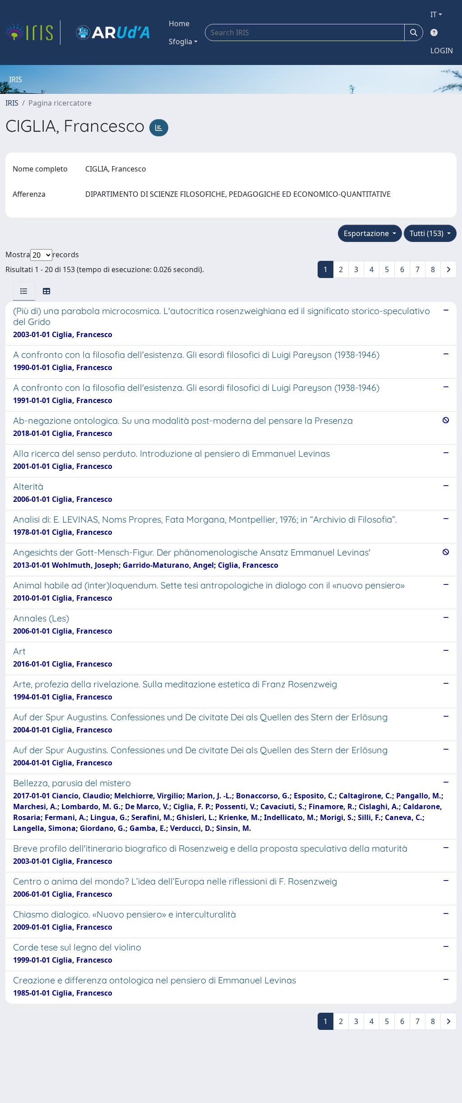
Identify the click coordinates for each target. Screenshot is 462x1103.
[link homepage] (32, 32)
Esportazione (367, 233)
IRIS (11, 103)
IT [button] (433, 14)
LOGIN (441, 51)
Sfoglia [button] (180, 41)
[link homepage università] (113, 32)
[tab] (24, 291)
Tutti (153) (427, 233)
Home (179, 23)
